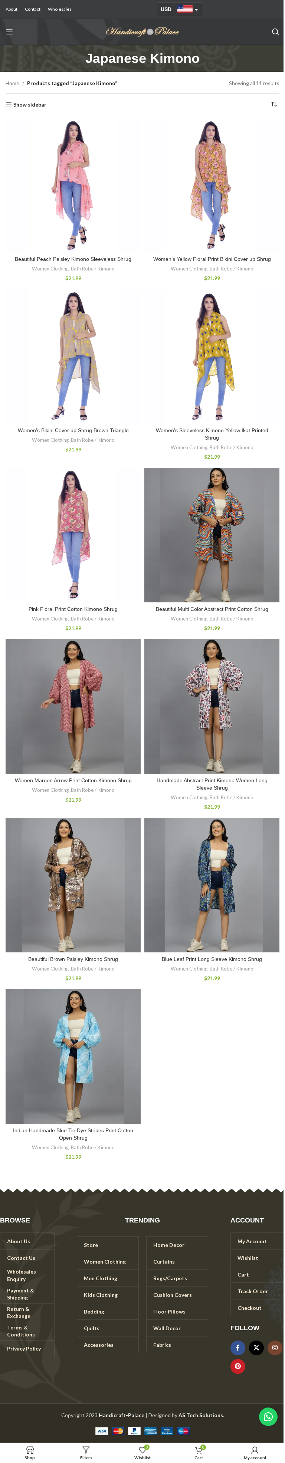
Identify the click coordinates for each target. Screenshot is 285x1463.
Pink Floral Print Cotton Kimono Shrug (73, 609)
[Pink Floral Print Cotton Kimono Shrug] (73, 535)
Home (12, 83)
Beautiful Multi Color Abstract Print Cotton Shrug (212, 609)
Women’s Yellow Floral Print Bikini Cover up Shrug (212, 259)
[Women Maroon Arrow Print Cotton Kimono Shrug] (73, 706)
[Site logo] (142, 31)
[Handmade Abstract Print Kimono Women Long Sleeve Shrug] (211, 706)
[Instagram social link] (275, 1348)
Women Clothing (50, 269)
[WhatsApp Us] (268, 1416)
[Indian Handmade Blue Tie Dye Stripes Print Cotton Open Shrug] (73, 1056)
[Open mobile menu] (9, 31)
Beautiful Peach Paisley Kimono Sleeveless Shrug (73, 259)
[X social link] (256, 1348)
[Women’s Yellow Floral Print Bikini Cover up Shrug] (211, 185)
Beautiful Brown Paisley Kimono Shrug (73, 959)
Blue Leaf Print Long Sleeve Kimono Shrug (212, 959)
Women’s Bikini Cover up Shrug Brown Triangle (73, 430)
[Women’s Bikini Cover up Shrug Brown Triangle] (73, 356)
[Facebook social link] (237, 1348)
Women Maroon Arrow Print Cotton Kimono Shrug (73, 780)
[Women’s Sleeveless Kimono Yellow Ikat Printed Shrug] (211, 356)
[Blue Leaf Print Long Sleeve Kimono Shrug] (211, 885)
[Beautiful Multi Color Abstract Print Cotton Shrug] (211, 535)
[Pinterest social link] (237, 1366)
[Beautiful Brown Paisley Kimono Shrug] (73, 885)
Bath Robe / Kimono (93, 269)
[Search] (275, 31)
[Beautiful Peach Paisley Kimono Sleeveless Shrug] (73, 185)
